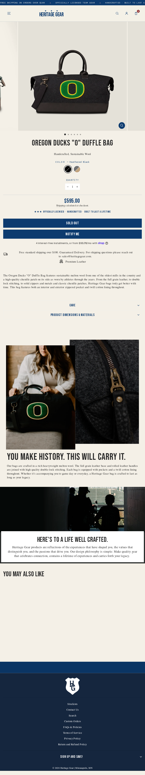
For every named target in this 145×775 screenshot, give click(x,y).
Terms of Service (72, 732)
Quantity (72, 180)
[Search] (117, 13)
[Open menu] (9, 13)
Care (72, 305)
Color (73, 162)
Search (72, 715)
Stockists (72, 704)
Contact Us (72, 709)
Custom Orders (72, 721)
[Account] (126, 13)
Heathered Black (68, 169)
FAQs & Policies (72, 727)
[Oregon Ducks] (27, 649)
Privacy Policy (72, 738)
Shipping (60, 205)
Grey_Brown (77, 169)
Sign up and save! (71, 757)
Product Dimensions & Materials (73, 315)
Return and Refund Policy (72, 744)
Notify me (72, 234)
